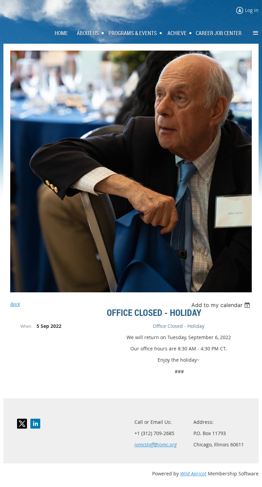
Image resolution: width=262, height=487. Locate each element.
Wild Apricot (193, 473)
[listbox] (221, 305)
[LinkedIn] (35, 424)
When (25, 326)
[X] (22, 424)
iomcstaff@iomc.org (155, 444)
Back (15, 304)
